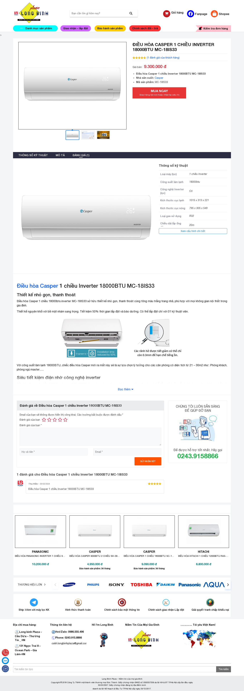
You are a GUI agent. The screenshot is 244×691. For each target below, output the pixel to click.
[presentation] (55, 584)
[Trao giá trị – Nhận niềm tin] (35, 13)
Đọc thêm (124, 389)
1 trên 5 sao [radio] (44, 420)
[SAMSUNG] (69, 584)
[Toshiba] (141, 584)
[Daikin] (165, 584)
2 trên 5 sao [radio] (49, 420)
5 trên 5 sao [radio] (65, 420)
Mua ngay (159, 92)
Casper (159, 77)
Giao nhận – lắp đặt (75, 28)
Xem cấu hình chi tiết (193, 231)
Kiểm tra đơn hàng (215, 28)
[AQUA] (214, 584)
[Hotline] (5, 652)
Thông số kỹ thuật (33, 155)
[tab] (33, 155)
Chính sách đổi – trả (145, 28)
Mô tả (60, 155)
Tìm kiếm (223, 669)
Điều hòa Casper (37, 286)
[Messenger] (5, 668)
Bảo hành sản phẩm (110, 28)
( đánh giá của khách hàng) (163, 57)
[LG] (93, 584)
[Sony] (117, 584)
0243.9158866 (197, 456)
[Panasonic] (190, 584)
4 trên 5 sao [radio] (60, 420)
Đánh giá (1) (81, 155)
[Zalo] (5, 660)
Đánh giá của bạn (30, 419)
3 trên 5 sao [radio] (55, 420)
